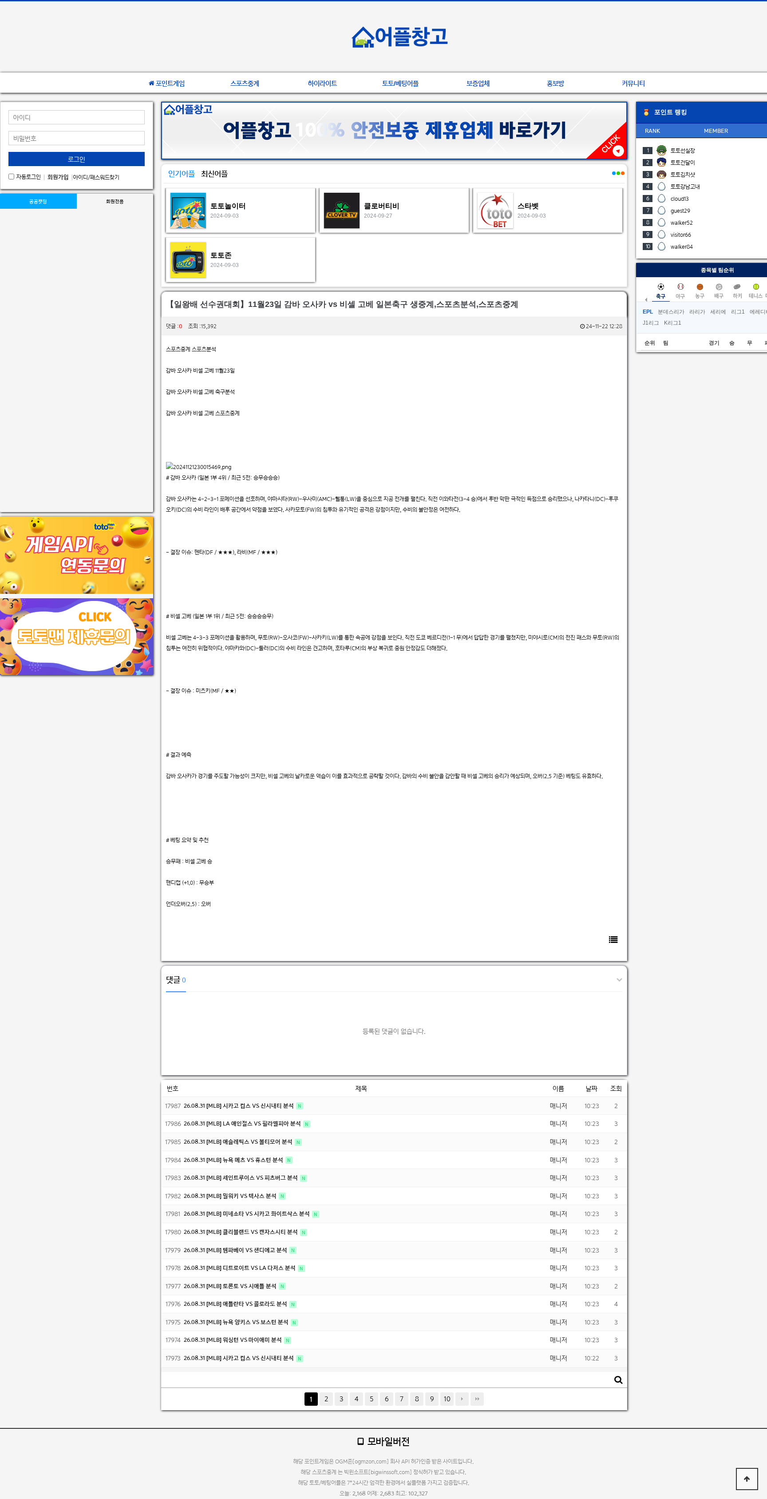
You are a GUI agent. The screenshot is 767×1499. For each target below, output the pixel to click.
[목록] (613, 939)
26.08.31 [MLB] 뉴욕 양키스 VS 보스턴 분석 (237, 1322)
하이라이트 (322, 83)
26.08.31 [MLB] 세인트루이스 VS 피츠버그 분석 (241, 1177)
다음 (462, 1399)
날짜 (591, 1088)
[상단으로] (747, 1479)
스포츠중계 (244, 83)
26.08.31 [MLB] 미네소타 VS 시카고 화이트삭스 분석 (247, 1213)
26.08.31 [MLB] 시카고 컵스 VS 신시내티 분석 (239, 1105)
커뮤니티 (633, 83)
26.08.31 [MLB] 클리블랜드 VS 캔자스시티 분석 (241, 1232)
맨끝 (477, 1399)
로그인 (76, 159)
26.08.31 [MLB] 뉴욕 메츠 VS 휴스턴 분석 (234, 1160)
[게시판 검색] (618, 1380)
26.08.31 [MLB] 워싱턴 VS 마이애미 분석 (233, 1340)
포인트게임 (170, 83)
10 (447, 1399)
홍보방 (555, 83)
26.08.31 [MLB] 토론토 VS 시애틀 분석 (231, 1286)
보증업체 (478, 83)
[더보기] (613, 178)
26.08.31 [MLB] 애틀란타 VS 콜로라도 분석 (236, 1304)
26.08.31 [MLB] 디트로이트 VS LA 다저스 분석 (240, 1268)
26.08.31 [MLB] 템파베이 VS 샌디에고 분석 (236, 1250)
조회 (616, 1088)
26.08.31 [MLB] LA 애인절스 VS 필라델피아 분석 (243, 1123)
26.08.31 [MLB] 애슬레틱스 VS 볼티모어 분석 (239, 1141)
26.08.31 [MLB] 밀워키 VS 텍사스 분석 (231, 1196)
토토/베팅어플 (400, 83)
